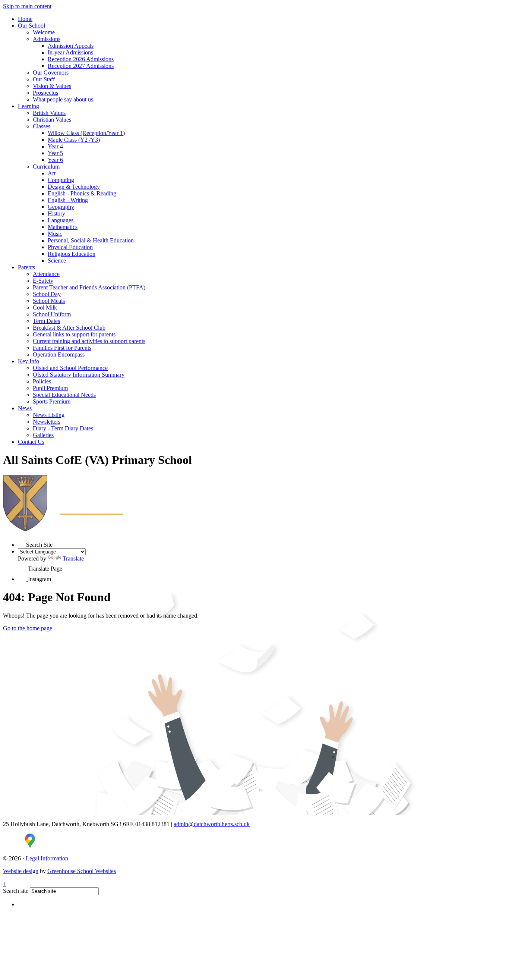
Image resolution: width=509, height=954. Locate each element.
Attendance (46, 274)
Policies (42, 381)
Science (57, 260)
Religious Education (71, 254)
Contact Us (31, 442)
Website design (20, 871)
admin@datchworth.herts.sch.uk (212, 824)
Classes (41, 126)
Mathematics (63, 227)
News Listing (48, 415)
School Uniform (52, 314)
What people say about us (63, 99)
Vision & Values (52, 86)
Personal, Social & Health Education (91, 240)
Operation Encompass (59, 354)
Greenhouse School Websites (81, 871)
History (56, 213)
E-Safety (43, 280)
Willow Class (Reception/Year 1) (86, 133)
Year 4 (55, 146)
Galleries (43, 435)
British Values (49, 113)
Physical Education (70, 247)
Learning (28, 106)
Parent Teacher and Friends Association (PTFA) (89, 287)
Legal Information (47, 858)
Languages (60, 220)
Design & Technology (74, 186)
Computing (61, 180)
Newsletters (46, 421)
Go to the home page (27, 628)
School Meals (49, 301)
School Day (47, 294)
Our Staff (44, 79)
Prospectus (45, 93)
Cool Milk (45, 307)
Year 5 (55, 153)
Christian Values (52, 119)
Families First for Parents (62, 348)
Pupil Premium (50, 388)
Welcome (44, 32)
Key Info (28, 361)
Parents (26, 267)
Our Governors (51, 72)
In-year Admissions (70, 52)
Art (52, 173)
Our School (31, 25)
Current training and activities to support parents (89, 341)
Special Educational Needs (64, 395)
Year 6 (55, 160)
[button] (22, 543)
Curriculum (46, 166)
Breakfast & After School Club (69, 327)
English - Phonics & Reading (82, 193)
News (25, 408)
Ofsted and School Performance (70, 368)
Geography (61, 207)
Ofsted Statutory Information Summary (78, 374)
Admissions (46, 39)
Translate (73, 558)
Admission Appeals (71, 46)
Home (25, 19)
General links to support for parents (74, 334)
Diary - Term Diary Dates (63, 428)
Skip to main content (27, 6)
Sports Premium (51, 401)
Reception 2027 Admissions (81, 66)
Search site (15, 891)
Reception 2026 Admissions (81, 59)
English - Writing (68, 200)
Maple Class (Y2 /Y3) (74, 139)
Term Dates (46, 321)
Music (55, 233)
